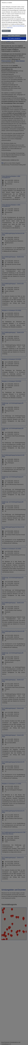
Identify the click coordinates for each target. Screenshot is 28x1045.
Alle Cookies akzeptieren (14, 38)
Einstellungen (5, 30)
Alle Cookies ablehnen (14, 35)
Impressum (10, 27)
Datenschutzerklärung (18, 26)
